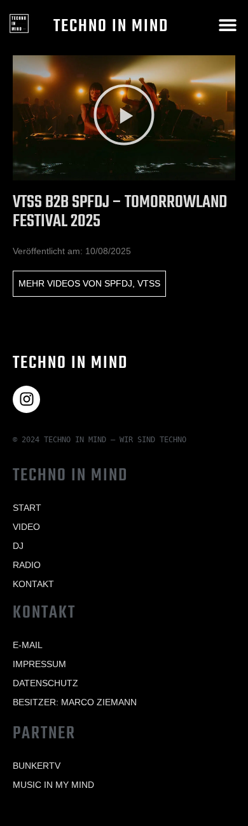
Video (26, 527)
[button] (227, 24)
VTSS (148, 283)
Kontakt (33, 584)
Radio (27, 565)
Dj (18, 546)
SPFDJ (118, 283)
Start (27, 508)
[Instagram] (26, 399)
